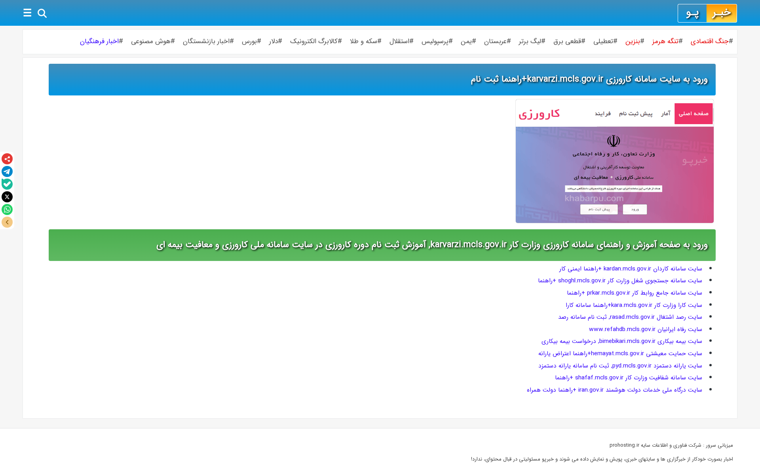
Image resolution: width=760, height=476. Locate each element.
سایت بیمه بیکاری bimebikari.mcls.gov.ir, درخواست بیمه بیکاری (622, 341)
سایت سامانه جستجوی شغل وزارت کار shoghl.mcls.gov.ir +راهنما (620, 281)
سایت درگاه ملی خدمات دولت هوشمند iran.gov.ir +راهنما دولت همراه (614, 390)
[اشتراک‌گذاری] (7, 158)
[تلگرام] (7, 171)
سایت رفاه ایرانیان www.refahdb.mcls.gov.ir (645, 329)
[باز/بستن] (7, 222)
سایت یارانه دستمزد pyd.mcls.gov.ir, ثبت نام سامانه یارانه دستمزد (620, 366)
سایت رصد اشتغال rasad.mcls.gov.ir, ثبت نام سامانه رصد (630, 317)
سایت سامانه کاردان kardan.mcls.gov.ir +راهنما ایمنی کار (630, 269)
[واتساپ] (7, 209)
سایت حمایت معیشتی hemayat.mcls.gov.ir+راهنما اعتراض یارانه (620, 353)
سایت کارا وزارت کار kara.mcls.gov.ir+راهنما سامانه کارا (634, 305)
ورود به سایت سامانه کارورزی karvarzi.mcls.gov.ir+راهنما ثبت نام (589, 79)
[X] (7, 196)
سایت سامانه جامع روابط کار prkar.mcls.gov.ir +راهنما (634, 293)
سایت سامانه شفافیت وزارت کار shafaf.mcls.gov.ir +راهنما (628, 378)
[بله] (7, 184)
